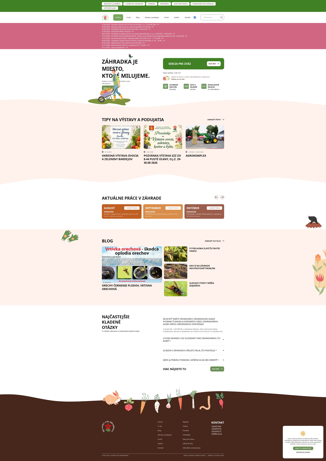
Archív (166, 17)
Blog (137, 17)
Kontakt (187, 17)
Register (186, 422)
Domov (118, 17)
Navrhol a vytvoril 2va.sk (216, 455)
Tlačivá (185, 426)
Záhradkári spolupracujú (203, 4)
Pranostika (109, 212)
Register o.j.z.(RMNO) (112, 4)
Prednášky (164, 4)
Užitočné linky (110, 8)
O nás (128, 17)
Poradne (151, 4)
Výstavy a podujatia (152, 17)
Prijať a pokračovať (303, 448)
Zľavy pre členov (181, 4)
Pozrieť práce (131, 208)
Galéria (176, 17)
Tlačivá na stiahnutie (134, 4)
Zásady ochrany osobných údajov (194, 455)
